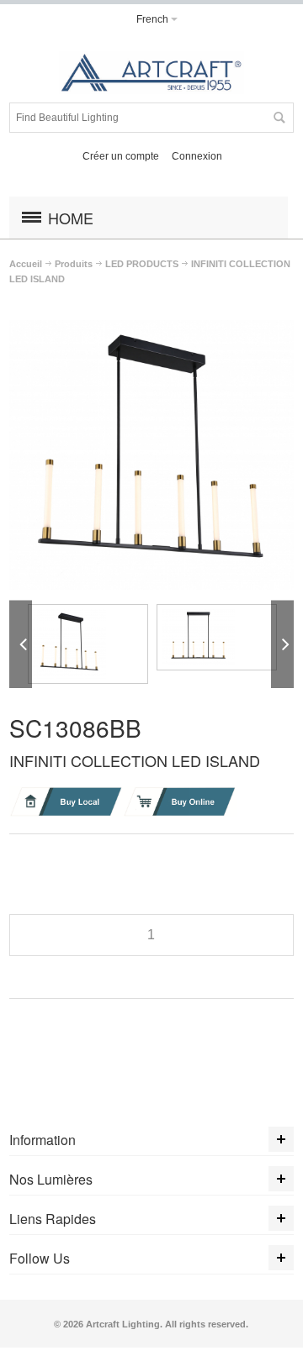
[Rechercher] (278, 117)
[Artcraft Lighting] (151, 72)
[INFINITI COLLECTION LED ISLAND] (151, 328)
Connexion (197, 156)
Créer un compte (120, 156)
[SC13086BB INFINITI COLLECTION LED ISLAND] (88, 644)
